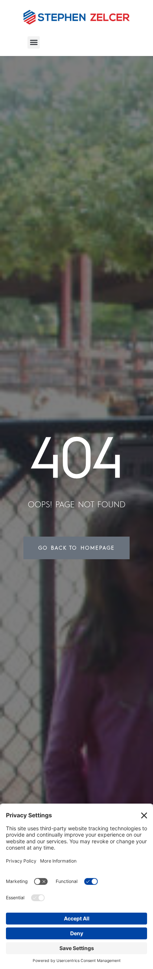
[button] (33, 42)
